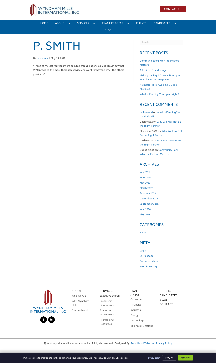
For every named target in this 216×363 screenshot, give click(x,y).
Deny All (169, 357)
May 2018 (145, 215)
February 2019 (148, 193)
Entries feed (147, 256)
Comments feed (149, 261)
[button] (173, 9)
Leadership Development (107, 303)
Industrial (136, 310)
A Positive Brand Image (153, 70)
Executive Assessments (107, 313)
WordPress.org (148, 267)
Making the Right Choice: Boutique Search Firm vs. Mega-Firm (160, 78)
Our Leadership (80, 311)
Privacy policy (153, 358)
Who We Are (79, 296)
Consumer (136, 300)
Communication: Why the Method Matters (159, 152)
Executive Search (110, 296)
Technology (137, 321)
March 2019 (146, 188)
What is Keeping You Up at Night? (159, 94)
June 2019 (145, 178)
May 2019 (145, 183)
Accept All (185, 357)
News (143, 233)
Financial (135, 305)
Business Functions (141, 326)
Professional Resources (107, 322)
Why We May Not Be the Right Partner (161, 133)
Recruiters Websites (142, 344)
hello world (146, 113)
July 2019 (145, 172)
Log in (143, 251)
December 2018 (149, 199)
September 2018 (149, 204)
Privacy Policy (164, 344)
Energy (134, 315)
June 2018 (145, 209)
